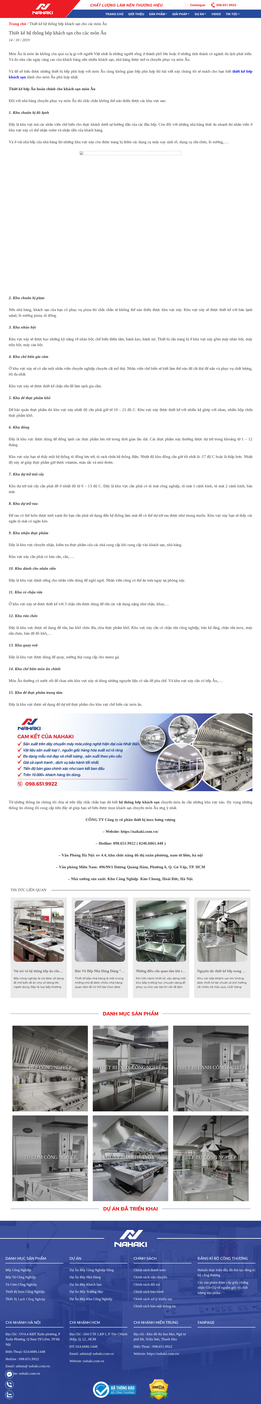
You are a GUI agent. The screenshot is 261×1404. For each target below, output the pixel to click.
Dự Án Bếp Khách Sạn (86, 1284)
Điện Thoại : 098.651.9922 (153, 1346)
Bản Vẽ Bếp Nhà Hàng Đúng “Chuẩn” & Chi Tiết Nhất (116, 971)
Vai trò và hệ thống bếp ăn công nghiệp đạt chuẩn (50, 971)
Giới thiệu (136, 14)
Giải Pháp (179, 14)
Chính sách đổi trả (147, 1284)
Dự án (199, 14)
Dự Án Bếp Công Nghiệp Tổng (92, 1270)
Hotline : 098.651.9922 (22, 1359)
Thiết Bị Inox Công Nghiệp (25, 1292)
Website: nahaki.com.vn (23, 1373)
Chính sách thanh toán (150, 1270)
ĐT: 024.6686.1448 (83, 1346)
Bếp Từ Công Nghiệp (21, 1277)
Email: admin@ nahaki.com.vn (28, 1366)
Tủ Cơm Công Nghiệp (21, 1284)
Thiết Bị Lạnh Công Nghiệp (25, 1299)
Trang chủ (114, 14)
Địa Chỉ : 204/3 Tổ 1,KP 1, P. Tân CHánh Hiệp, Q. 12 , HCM (98, 1336)
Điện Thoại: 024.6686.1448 (25, 1352)
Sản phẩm (157, 14)
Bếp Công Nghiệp (18, 1270)
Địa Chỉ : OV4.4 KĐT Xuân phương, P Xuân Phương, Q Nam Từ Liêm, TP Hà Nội (33, 1339)
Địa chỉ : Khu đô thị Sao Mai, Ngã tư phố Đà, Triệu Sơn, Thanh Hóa (160, 1336)
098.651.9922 (226, 4)
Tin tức (232, 14)
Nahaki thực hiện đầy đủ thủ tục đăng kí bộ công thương (226, 1272)
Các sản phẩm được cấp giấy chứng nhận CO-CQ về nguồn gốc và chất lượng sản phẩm (223, 1288)
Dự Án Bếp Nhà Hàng (85, 1277)
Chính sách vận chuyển (150, 1277)
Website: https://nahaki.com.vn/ (156, 1354)
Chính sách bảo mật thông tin (155, 1306)
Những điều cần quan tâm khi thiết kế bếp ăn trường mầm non (182, 971)
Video (216, 14)
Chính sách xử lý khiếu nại (153, 1299)
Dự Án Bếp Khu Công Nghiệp (91, 1299)
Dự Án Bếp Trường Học (86, 1292)
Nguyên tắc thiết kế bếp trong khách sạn (227, 971)
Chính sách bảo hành (149, 1292)
